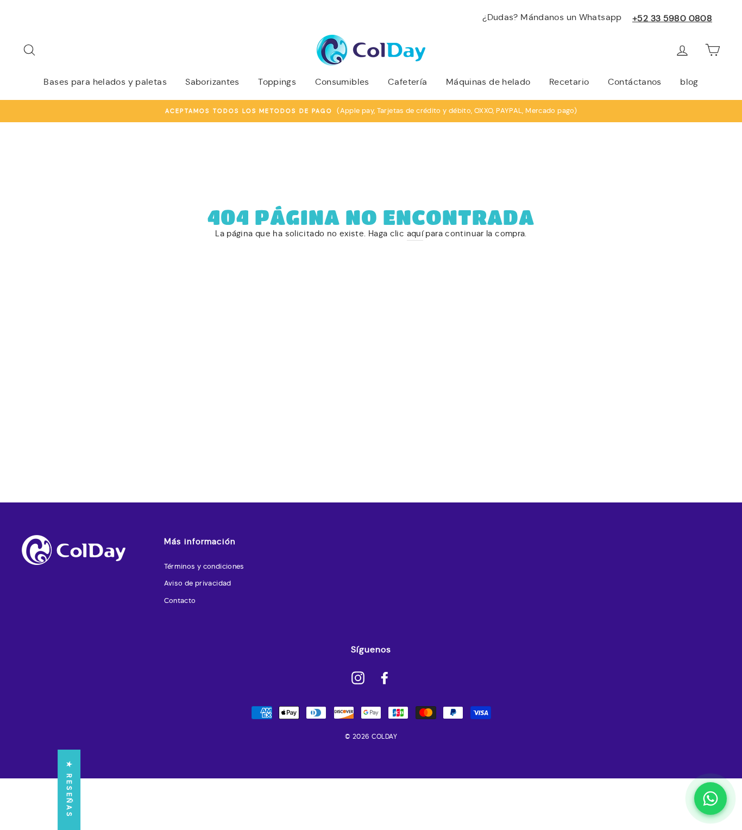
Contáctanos (635, 82)
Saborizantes (212, 82)
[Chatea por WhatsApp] (710, 798)
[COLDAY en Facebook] (384, 677)
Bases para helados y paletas (105, 82)
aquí (415, 233)
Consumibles (342, 82)
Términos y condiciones (204, 566)
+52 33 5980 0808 (672, 18)
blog (689, 82)
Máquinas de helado (488, 82)
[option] (371, 110)
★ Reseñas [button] (69, 790)
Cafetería (407, 82)
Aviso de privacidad (197, 583)
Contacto (180, 600)
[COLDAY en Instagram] (357, 677)
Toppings (277, 82)
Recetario (569, 82)
